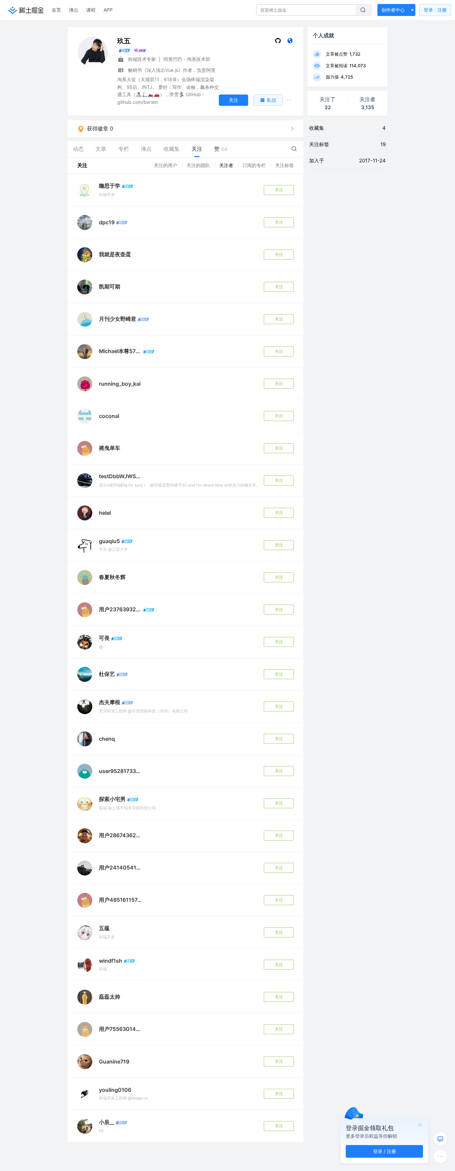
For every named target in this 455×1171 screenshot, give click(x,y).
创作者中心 (393, 10)
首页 (56, 10)
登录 (435, 10)
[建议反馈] (440, 1139)
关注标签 (284, 165)
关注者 (226, 165)
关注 (279, 189)
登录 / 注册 (384, 1151)
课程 (91, 10)
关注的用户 (166, 165)
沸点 (73, 10)
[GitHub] (277, 42)
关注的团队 (199, 165)
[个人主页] (289, 42)
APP (108, 10)
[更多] (440, 1156)
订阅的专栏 (254, 165)
